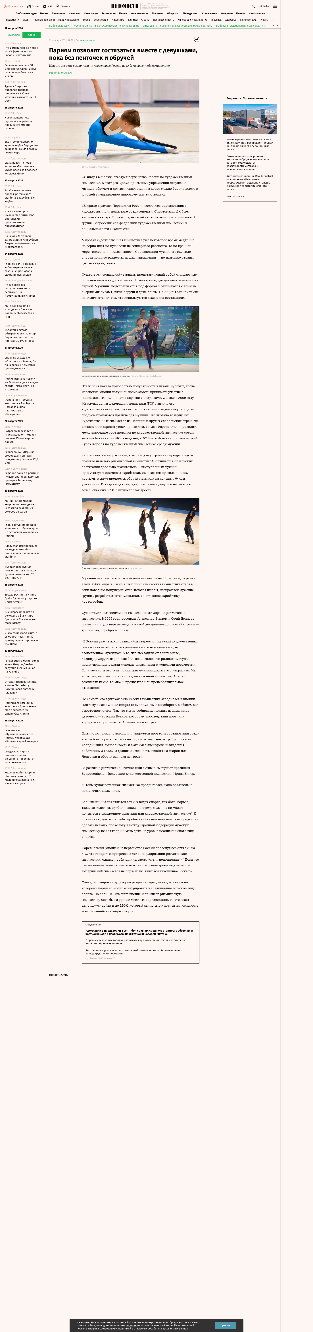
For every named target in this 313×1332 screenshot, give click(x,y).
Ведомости (12, 19)
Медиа (123, 13)
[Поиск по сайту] (253, 6)
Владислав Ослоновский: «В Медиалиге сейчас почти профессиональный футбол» (22, 551)
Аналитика (118, 19)
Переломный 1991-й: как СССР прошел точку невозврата (106, 25)
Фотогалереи (257, 13)
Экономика (58, 13)
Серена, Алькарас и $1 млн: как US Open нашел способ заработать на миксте (20, 71)
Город (86, 19)
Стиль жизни (209, 13)
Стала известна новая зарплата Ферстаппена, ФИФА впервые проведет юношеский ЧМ (21, 168)
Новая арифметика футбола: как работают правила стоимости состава (20, 123)
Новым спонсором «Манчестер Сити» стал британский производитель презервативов (19, 219)
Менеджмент (191, 13)
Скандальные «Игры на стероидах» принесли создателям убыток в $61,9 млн (22, 457)
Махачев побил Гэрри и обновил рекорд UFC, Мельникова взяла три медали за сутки (20, 778)
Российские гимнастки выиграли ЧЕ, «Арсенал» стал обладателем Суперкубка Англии (20, 708)
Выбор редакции (59, 25)
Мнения (240, 13)
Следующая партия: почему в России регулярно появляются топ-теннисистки (19, 757)
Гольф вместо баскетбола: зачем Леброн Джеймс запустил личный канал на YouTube (22, 666)
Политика (158, 13)
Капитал (133, 19)
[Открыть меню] (275, 6)
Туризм (264, 19)
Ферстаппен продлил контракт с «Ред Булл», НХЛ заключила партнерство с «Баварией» (19, 407)
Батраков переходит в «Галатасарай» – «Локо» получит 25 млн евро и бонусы (20, 436)
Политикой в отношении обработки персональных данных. (153, 1328)
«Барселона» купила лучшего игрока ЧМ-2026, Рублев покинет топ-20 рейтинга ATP (21, 572)
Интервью (227, 13)
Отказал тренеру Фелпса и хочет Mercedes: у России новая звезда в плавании (21, 687)
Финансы (74, 13)
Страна (145, 19)
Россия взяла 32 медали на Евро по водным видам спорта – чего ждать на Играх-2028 (21, 384)
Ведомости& (101, 19)
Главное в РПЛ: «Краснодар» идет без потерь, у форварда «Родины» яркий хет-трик (21, 736)
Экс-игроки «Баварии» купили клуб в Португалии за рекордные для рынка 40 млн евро (21, 147)
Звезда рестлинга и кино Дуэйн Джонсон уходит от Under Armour (21, 598)
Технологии (109, 13)
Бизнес (44, 13)
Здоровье (230, 19)
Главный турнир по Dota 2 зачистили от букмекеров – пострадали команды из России (21, 530)
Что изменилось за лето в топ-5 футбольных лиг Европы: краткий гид (21, 51)
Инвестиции (91, 13)
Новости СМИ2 (58, 975)
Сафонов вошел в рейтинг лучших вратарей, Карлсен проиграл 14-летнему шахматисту (22, 478)
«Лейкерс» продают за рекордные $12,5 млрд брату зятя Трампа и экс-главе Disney (20, 617)
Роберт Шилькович (60, 72)
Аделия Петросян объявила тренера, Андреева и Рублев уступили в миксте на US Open (20, 93)
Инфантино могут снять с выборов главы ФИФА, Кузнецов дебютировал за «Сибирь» (22, 638)
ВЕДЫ (26, 19)
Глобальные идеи (26, 13)
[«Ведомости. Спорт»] (125, 6)
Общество (173, 13)
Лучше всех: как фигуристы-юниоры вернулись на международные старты (20, 290)
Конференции (248, 19)
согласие (131, 1325)
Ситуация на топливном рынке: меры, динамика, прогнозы (177, 25)
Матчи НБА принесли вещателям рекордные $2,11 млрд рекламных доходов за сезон (19, 506)
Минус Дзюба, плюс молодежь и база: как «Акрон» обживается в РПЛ (19, 311)
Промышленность (163, 19)
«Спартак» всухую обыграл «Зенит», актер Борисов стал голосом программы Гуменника (20, 335)
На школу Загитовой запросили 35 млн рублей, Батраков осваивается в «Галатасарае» (22, 241)
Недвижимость (139, 13)
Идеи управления (69, 19)
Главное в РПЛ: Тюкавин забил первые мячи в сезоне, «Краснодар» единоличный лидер (20, 269)
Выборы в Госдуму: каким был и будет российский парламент (252, 25)
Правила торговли (44, 19)
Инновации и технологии (192, 19)
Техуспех (216, 19)
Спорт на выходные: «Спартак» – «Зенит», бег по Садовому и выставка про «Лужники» (21, 363)
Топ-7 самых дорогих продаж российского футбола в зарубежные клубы (20, 196)
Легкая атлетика (85, 40)
